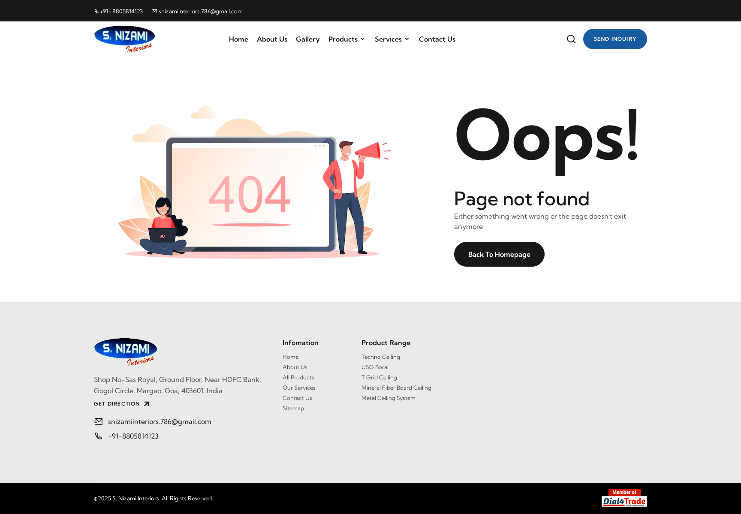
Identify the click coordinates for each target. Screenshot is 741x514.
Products (343, 39)
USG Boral (375, 367)
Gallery (308, 39)
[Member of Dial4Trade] (624, 498)
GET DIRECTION (117, 403)
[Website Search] (571, 39)
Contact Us (437, 39)
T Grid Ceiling (379, 377)
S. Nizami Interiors (135, 498)
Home (238, 39)
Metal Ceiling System (388, 397)
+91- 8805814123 (121, 11)
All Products (298, 377)
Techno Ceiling (380, 356)
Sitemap (293, 408)
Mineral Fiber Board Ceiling (396, 387)
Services (388, 39)
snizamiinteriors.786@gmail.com (200, 11)
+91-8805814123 (133, 436)
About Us (272, 39)
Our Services (299, 387)
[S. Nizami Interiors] (182, 352)
